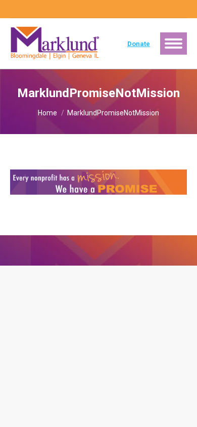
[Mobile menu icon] (173, 43)
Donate (138, 44)
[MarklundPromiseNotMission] (98, 182)
